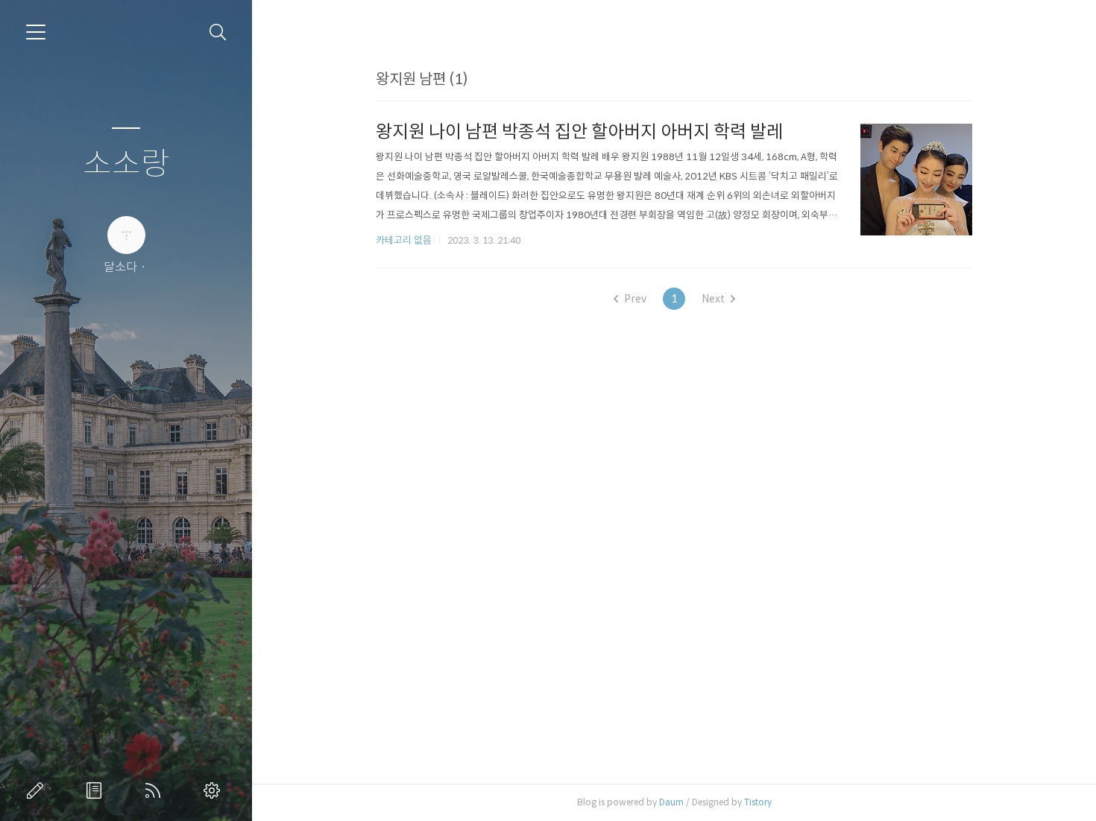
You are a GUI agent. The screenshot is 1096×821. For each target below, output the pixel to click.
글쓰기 (38, 790)
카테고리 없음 (404, 240)
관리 (215, 790)
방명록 (97, 790)
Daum (671, 802)
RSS (156, 790)
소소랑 (126, 164)
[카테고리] (35, 32)
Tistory (758, 802)
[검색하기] (218, 32)
